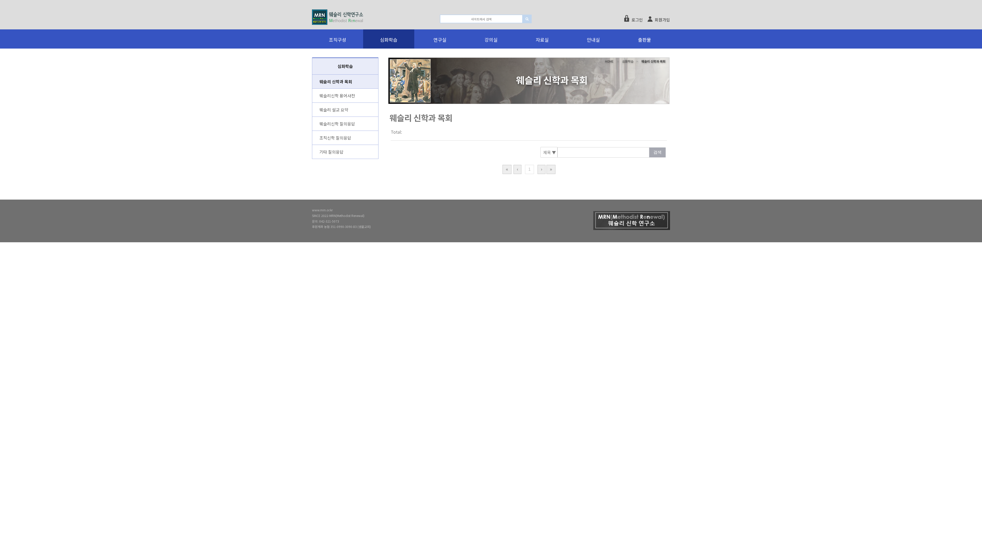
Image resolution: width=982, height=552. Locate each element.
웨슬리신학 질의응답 (337, 124)
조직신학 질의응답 (335, 138)
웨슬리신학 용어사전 (337, 96)
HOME (609, 61)
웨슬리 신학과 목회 (335, 81)
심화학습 (627, 61)
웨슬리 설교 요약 (333, 110)
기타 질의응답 (331, 152)
